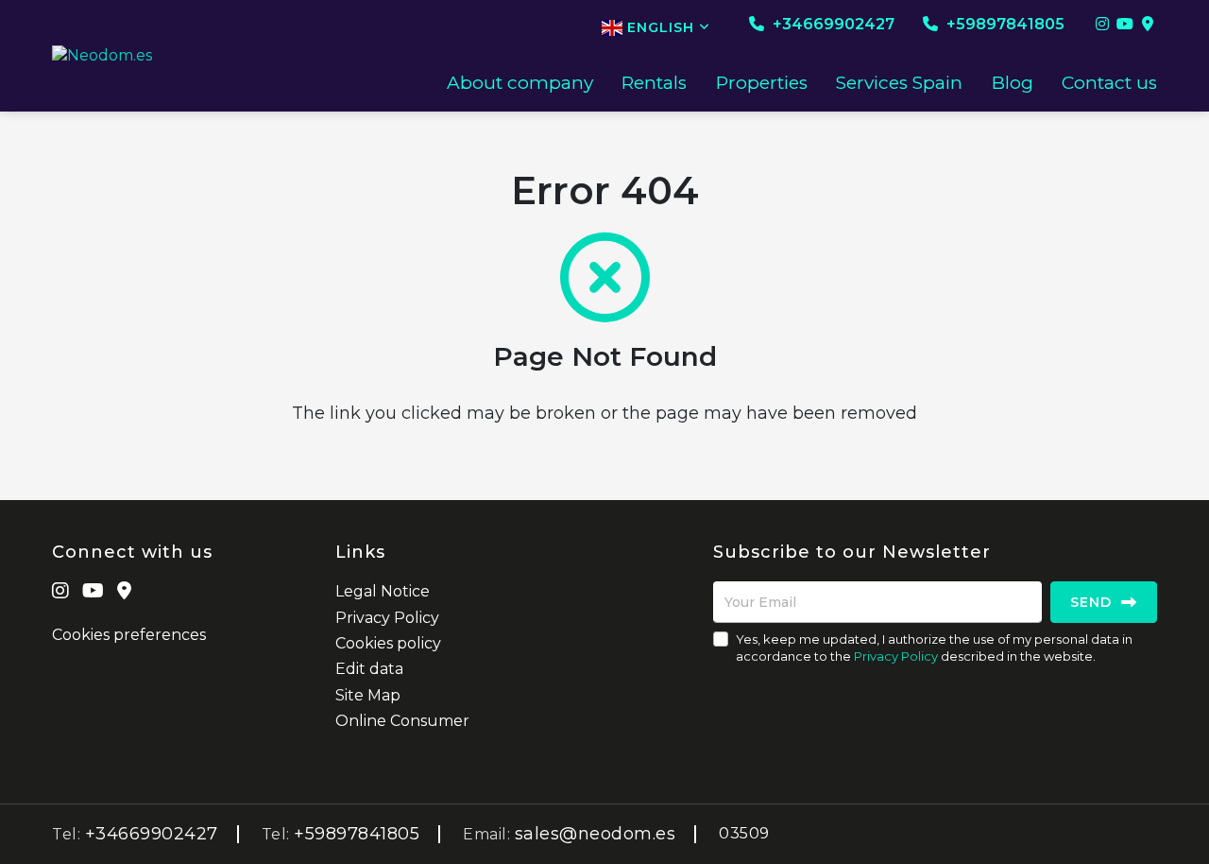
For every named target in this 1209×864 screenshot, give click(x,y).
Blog (1012, 83)
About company (520, 83)
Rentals (654, 83)
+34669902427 (831, 24)
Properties (762, 83)
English (660, 27)
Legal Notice (382, 591)
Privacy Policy (387, 618)
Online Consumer (402, 721)
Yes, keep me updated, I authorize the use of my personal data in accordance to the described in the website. (934, 647)
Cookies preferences (129, 635)
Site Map (367, 695)
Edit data (369, 669)
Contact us (1109, 83)
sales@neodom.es (595, 833)
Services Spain (899, 83)
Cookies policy (388, 643)
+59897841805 (1003, 24)
